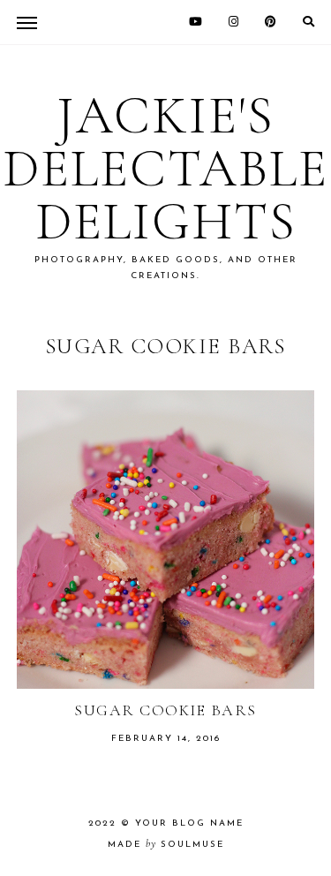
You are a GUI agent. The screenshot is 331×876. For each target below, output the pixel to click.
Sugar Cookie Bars (165, 710)
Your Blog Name (189, 823)
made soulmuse (166, 845)
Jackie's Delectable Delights (165, 168)
